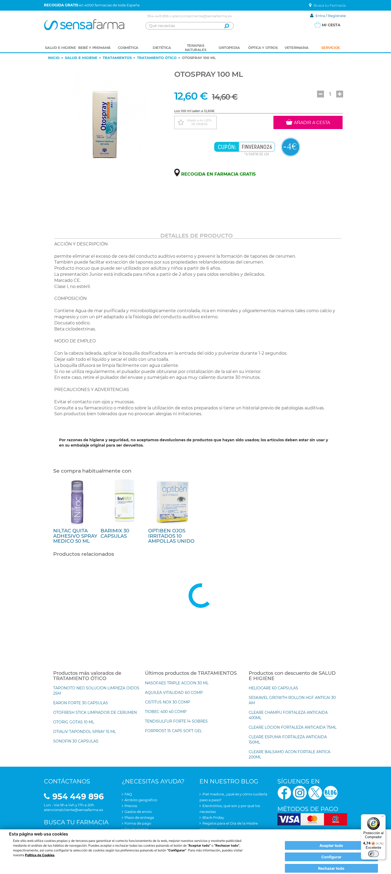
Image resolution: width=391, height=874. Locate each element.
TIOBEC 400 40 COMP (165, 711)
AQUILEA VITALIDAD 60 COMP (174, 692)
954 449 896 (158, 16)
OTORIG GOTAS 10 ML (73, 722)
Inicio (54, 58)
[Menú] (382, 817)
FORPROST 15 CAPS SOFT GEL (173, 730)
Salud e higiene (81, 58)
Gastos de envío (138, 811)
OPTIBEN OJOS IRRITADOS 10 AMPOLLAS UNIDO (171, 536)
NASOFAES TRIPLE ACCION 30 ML (177, 683)
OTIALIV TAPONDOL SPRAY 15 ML (84, 731)
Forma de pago (137, 823)
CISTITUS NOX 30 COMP (167, 702)
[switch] (373, 854)
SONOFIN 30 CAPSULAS (75, 741)
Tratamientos (117, 58)
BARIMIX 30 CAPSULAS (115, 533)
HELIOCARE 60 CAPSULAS (273, 688)
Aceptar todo (331, 845)
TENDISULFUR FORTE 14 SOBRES (176, 721)
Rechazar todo (331, 868)
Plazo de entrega (139, 817)
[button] (320, 94)
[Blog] (331, 792)
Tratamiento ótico (157, 58)
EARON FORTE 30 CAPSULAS (80, 703)
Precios (130, 806)
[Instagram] (300, 792)
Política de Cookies (40, 855)
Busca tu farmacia (76, 822)
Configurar (331, 857)
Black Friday (213, 817)
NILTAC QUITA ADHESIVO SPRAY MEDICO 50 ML (75, 536)
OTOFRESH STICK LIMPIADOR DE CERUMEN (95, 712)
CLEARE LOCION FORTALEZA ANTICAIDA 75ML (292, 727)
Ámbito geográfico (140, 800)
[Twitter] (315, 792)
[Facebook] (284, 792)
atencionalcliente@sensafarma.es (202, 16)
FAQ (128, 794)
